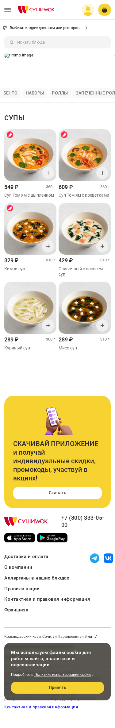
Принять (58, 687)
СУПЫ (14, 118)
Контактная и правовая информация (47, 599)
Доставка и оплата (26, 556)
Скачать (57, 492)
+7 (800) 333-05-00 (82, 521)
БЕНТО (10, 93)
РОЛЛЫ (60, 93)
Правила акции (22, 588)
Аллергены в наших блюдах (36, 578)
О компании (18, 567)
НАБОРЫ (35, 93)
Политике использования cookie (62, 674)
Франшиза (16, 610)
